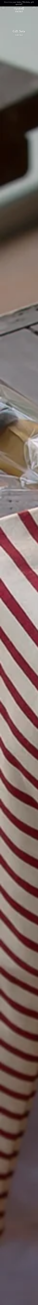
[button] (3, 7)
